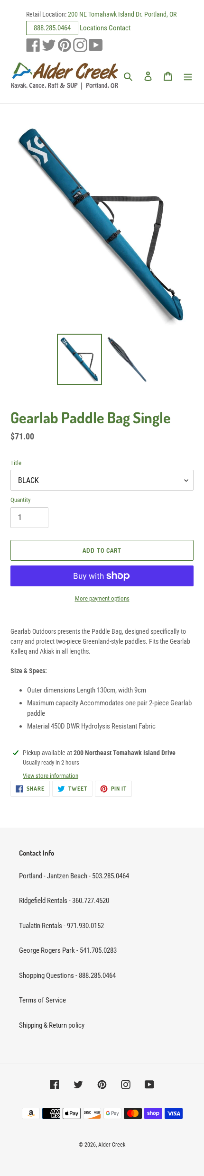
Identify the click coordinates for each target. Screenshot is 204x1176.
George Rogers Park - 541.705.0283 (68, 950)
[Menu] (188, 76)
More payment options (102, 598)
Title (15, 462)
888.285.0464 (52, 28)
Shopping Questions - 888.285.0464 (67, 975)
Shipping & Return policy (51, 1025)
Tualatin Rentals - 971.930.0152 (61, 925)
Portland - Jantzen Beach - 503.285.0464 (74, 876)
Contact (119, 28)
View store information (50, 775)
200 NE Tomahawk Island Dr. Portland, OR (122, 14)
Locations (93, 28)
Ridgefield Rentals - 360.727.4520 (64, 900)
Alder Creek (111, 1144)
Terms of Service (42, 1000)
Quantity (20, 499)
